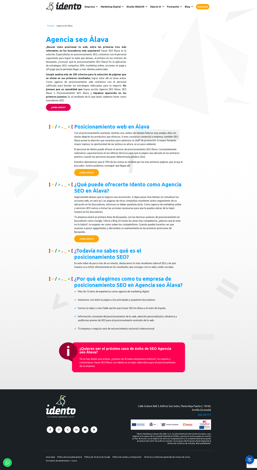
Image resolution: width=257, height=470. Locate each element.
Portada (50, 26)
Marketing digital (111, 6)
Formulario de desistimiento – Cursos (61, 461)
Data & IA (155, 6)
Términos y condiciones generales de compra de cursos (167, 457)
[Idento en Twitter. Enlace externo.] (67, 429)
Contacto (203, 6)
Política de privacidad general (69, 457)
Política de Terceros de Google (97, 457)
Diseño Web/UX (135, 6)
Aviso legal (50, 457)
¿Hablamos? (58, 107)
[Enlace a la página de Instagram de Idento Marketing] (58, 429)
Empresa (90, 6)
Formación (173, 6)
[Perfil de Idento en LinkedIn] (76, 429)
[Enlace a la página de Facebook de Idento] (50, 429)
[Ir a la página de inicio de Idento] (63, 6)
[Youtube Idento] (85, 429)
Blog (187, 6)
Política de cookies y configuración (127, 457)
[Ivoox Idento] (94, 429)
